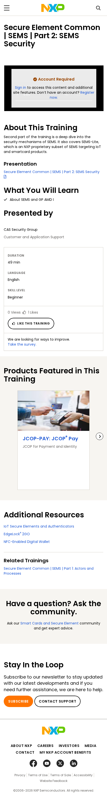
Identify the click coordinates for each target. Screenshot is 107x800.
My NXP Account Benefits (65, 752)
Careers (45, 745)
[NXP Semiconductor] (52, 8)
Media (91, 745)
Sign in (21, 87)
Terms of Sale (60, 775)
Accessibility (83, 775)
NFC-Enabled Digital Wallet (27, 541)
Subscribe (18, 701)
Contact (25, 752)
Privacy (19, 775)
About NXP (21, 745)
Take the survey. (22, 344)
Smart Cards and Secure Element (49, 623)
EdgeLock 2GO (17, 534)
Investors (69, 745)
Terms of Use (38, 775)
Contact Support (57, 701)
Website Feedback (53, 781)
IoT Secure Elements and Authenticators (39, 526)
